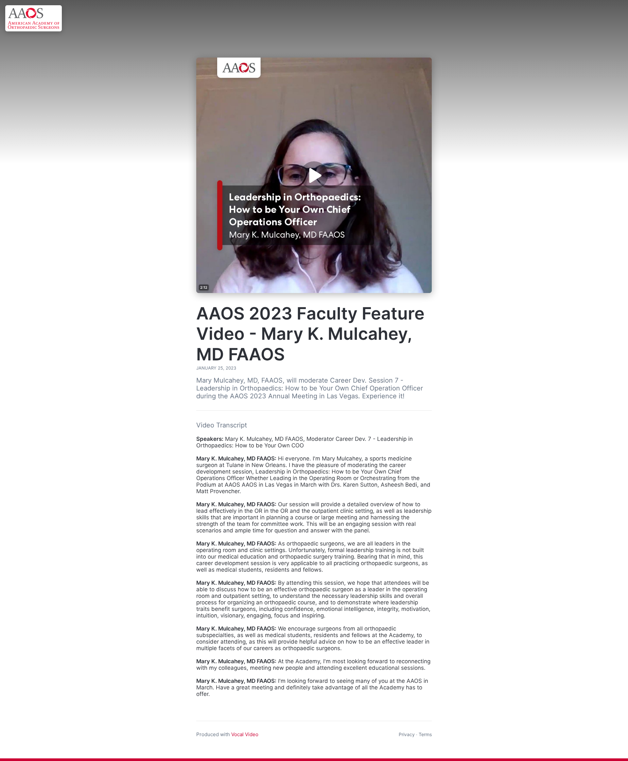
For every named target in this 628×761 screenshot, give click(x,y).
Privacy (407, 734)
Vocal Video (244, 734)
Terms (425, 734)
